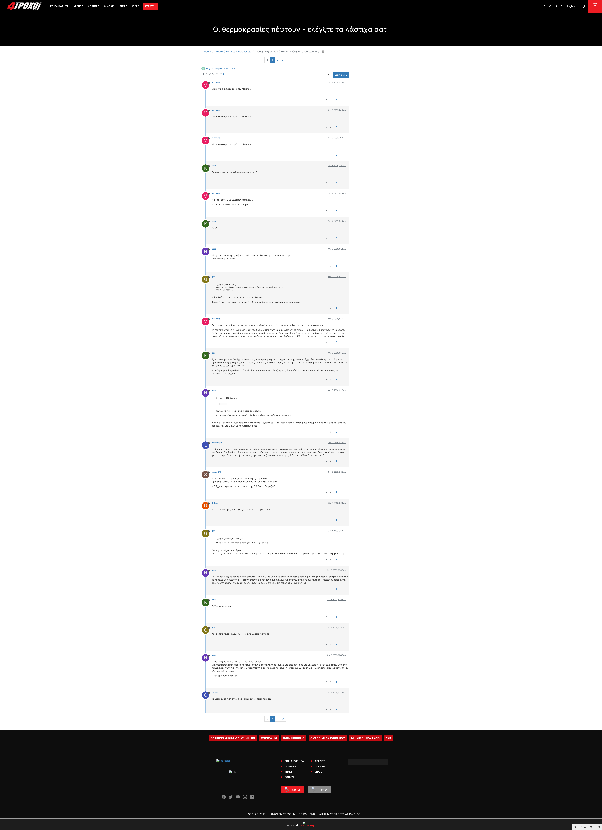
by (294, 825)
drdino (215, 503)
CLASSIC (320, 766)
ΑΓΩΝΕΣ (320, 761)
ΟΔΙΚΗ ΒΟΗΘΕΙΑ (293, 737)
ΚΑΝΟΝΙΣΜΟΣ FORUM (282, 814)
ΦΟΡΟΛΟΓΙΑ (269, 737)
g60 (213, 276)
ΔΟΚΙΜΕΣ (290, 766)
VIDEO (319, 771)
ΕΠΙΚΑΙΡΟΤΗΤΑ (294, 761)
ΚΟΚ (388, 737)
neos (214, 249)
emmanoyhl (217, 442)
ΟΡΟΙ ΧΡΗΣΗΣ (256, 814)
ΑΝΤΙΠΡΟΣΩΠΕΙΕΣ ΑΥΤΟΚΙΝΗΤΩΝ (233, 737)
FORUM (289, 777)
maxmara (216, 82)
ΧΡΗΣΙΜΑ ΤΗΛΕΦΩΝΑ (365, 737)
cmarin (215, 692)
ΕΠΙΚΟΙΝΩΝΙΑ (307, 814)
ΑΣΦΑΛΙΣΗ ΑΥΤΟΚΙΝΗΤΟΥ (327, 737)
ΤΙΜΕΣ (289, 771)
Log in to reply (341, 75)
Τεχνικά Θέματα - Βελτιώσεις (221, 68)
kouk (214, 165)
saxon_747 (216, 472)
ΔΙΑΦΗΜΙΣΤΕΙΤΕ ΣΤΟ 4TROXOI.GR (339, 814)
